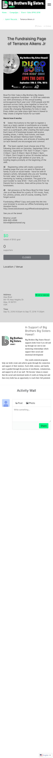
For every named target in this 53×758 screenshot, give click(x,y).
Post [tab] (20, 403)
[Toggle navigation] (49, 4)
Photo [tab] (32, 403)
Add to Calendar (43, 295)
